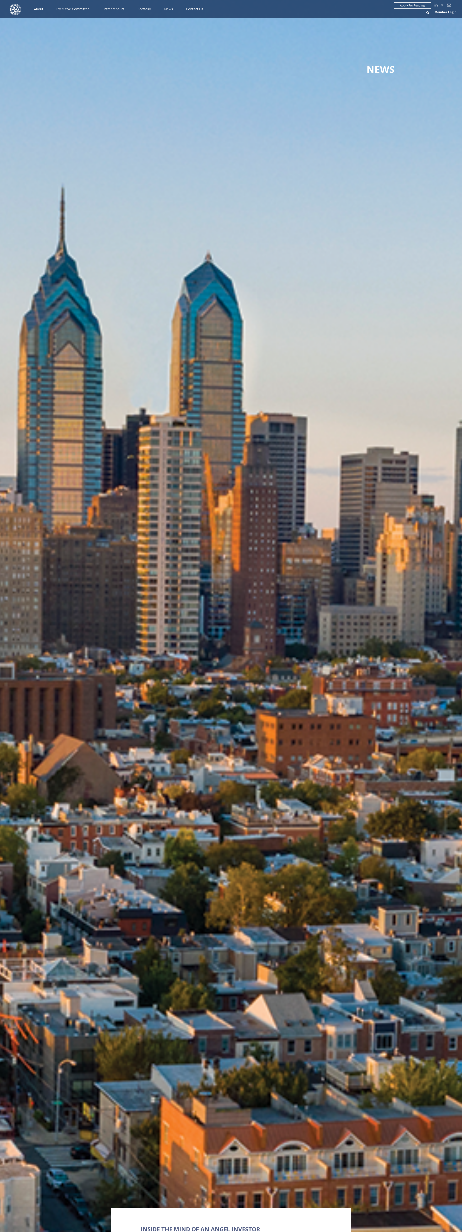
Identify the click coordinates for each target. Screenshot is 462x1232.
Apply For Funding (412, 5)
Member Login (445, 12)
